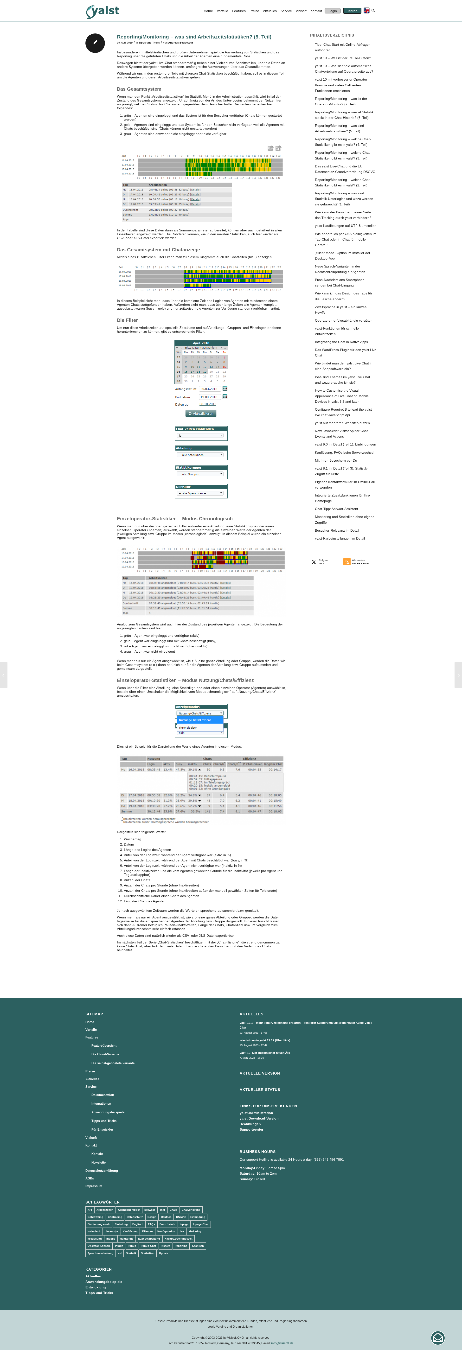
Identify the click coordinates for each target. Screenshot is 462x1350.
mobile (110, 1238)
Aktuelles (92, 1079)
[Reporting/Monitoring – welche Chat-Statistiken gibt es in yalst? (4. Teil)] (3, 675)
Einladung (121, 1224)
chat (162, 1209)
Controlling (115, 1217)
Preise (90, 1071)
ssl (120, 1253)
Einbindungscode (99, 1224)
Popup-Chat (148, 1245)
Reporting (181, 1245)
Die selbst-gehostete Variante (113, 1063)
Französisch (167, 1224)
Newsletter (99, 1162)
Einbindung (197, 1217)
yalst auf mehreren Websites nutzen (342, 423)
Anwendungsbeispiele (107, 1112)
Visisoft (91, 1138)
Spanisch (198, 1245)
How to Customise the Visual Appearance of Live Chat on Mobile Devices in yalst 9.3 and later (342, 395)
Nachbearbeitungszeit (178, 1238)
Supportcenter (251, 1129)
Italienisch (94, 1231)
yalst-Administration (256, 1113)
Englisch (137, 1224)
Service (90, 1087)
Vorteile (91, 1030)
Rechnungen (250, 1124)
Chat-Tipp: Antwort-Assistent (336, 509)
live (182, 1231)
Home (89, 1022)
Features (91, 1037)
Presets (165, 1245)
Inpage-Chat (201, 1224)
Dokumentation (102, 1095)
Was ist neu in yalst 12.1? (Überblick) (265, 1040)
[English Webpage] (365, 10)
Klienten (147, 1231)
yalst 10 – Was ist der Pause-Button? (343, 58)
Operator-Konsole (99, 1245)
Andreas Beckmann (180, 42)
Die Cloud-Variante (105, 1054)
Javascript (111, 1231)
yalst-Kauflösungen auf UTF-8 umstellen (345, 226)
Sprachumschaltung (100, 1253)
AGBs (89, 1178)
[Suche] (373, 10)
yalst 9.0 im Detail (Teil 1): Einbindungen (345, 444)
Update (163, 1253)
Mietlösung (95, 1238)
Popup (132, 1245)
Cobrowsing (95, 1217)
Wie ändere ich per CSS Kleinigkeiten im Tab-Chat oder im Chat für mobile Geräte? (345, 239)
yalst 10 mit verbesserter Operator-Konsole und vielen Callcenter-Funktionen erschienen (341, 84)
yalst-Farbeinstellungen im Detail (340, 538)
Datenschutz (135, 1217)
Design (152, 1217)
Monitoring (127, 1238)
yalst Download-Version (259, 1118)
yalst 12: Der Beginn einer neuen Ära (265, 1053)
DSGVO (181, 1217)
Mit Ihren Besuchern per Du (336, 460)
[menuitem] (208, 10)
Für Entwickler (102, 1129)
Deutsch (166, 1217)
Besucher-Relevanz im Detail (337, 530)
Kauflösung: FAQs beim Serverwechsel (344, 452)
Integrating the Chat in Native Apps (341, 342)
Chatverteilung (191, 1209)
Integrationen (101, 1103)
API (90, 1209)
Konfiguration (166, 1231)
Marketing (195, 1231)
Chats (173, 1209)
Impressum (93, 1186)
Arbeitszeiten (104, 1209)
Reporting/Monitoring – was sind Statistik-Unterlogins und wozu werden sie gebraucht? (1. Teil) (344, 198)
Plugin (119, 1245)
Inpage (184, 1224)
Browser (149, 1209)
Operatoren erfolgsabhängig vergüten (343, 320)
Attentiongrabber (129, 1209)
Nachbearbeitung (149, 1238)
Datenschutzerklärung (101, 1170)
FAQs (151, 1224)
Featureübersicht (103, 1045)
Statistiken (147, 1253)
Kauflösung (130, 1231)
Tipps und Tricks (149, 42)
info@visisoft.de (282, 1343)
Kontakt (91, 1145)
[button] (438, 1338)
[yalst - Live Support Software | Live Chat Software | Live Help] (108, 10)
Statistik (131, 1253)
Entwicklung (95, 1287)
